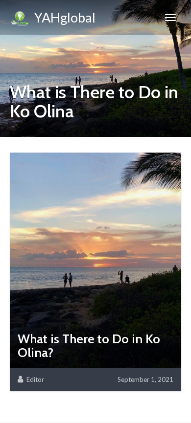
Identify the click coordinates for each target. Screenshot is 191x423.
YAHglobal (62, 17)
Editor (35, 379)
